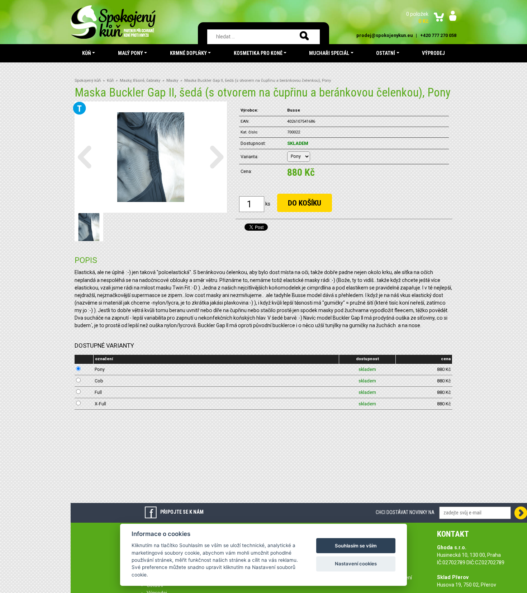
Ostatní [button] (385, 53)
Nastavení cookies (356, 563)
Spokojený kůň (88, 80)
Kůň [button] (86, 53)
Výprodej (433, 53)
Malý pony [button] (130, 53)
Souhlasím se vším (356, 546)
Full (98, 392)
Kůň (110, 80)
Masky (172, 80)
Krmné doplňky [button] (188, 53)
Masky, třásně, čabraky (140, 80)
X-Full (100, 403)
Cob (99, 380)
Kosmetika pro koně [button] (258, 53)
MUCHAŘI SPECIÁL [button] (329, 53)
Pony (100, 369)
